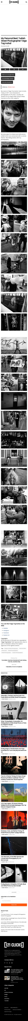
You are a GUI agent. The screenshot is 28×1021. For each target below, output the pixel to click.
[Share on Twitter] (14, 69)
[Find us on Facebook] (4, 963)
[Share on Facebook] (5, 69)
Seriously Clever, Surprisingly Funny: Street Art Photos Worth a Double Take (17, 978)
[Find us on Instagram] (9, 963)
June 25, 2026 (12, 834)
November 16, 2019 (5, 46)
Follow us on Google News (8, 74)
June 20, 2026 (12, 887)
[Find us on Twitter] (7, 963)
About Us (6, 1007)
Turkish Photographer (17, 652)
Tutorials (6, 1000)
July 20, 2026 (11, 781)
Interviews (6, 998)
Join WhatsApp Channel (7, 78)
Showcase (4, 650)
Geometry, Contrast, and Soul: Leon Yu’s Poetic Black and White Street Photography (13, 696)
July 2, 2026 (11, 808)
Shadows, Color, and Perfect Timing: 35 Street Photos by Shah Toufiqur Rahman (12, 831)
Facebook (6, 633)
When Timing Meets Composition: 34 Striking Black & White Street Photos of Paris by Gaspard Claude (13, 722)
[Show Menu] (1, 2)
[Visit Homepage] (14, 2)
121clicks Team (11, 87)
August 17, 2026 (12, 753)
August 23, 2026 (12, 699)
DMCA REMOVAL (14, 1007)
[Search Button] (26, 2)
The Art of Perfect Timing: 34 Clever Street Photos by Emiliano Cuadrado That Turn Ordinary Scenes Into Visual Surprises (13, 777)
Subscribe (14, 905)
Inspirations (5, 692)
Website (5, 628)
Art (5, 990)
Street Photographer (13, 650)
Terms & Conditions (17, 1009)
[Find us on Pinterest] (11, 963)
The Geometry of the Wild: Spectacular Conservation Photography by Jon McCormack (12, 858)
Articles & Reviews (8, 992)
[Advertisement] (14, 19)
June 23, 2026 (11, 861)
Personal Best (22, 648)
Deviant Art (6, 635)
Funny (5, 996)
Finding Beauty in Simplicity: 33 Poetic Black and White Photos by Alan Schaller (13, 885)
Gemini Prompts (7, 1011)
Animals (6, 988)
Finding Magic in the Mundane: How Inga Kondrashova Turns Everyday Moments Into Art (13, 750)
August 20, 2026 (12, 726)
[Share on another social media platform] (23, 69)
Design (6, 994)
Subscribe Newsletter (7, 82)
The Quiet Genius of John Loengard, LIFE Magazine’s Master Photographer (17, 971)
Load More (14, 892)
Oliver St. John (4, 861)
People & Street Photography (11, 648)
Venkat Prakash (5, 699)
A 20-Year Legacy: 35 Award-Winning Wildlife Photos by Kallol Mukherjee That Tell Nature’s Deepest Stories (13, 805)
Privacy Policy (7, 1009)
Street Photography (6, 652)
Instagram (6, 630)
